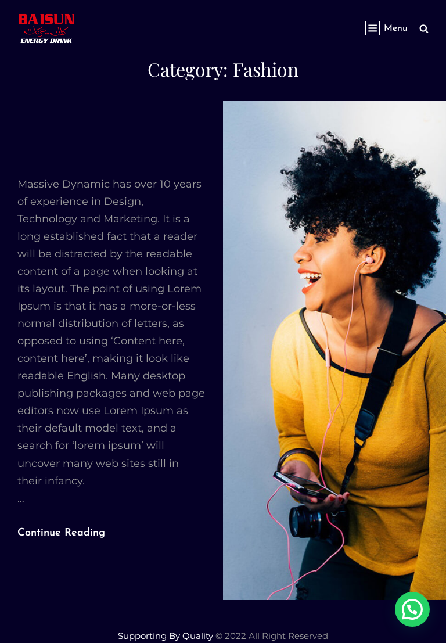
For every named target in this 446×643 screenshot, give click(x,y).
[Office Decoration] (334, 350)
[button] (412, 609)
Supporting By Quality (165, 635)
